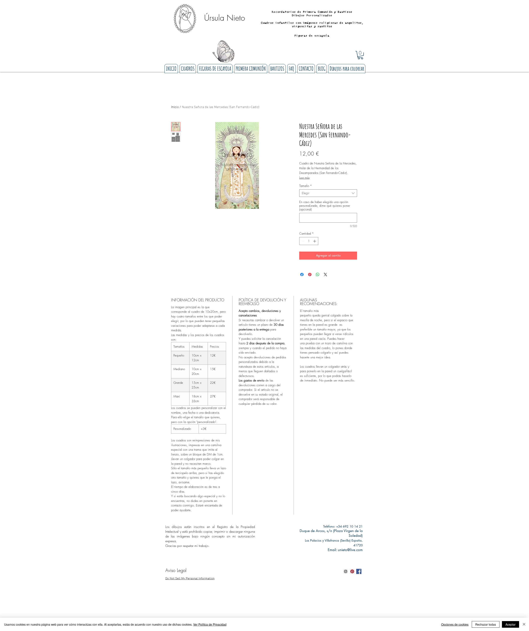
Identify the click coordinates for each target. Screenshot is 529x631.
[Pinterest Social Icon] (352, 571)
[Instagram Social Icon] (345, 571)
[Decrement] (302, 241)
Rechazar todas (485, 624)
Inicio (175, 107)
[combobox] (328, 193)
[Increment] (315, 241)
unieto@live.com (350, 550)
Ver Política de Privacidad (209, 624)
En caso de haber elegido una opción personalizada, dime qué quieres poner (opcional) (324, 205)
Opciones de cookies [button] (454, 624)
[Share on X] (325, 274)
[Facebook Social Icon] (358, 571)
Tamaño (305, 186)
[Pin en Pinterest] (309, 274)
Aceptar (510, 624)
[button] (360, 55)
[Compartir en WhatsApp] (317, 274)
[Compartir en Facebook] (301, 274)
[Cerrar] (524, 624)
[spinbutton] (308, 241)
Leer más (304, 177)
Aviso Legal (175, 570)
